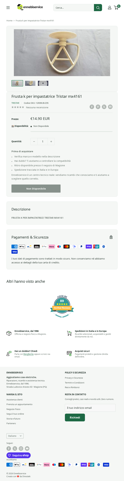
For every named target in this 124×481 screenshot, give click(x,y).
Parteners (11, 423)
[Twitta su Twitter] (104, 107)
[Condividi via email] (110, 107)
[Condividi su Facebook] (92, 107)
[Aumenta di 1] (51, 141)
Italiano (12, 435)
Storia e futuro (13, 418)
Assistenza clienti (14, 399)
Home (9, 20)
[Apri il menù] (8, 7)
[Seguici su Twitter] (15, 448)
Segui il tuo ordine (15, 413)
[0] (116, 8)
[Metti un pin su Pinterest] (98, 107)
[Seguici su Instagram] (21, 448)
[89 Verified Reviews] (62, 319)
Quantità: (16, 141)
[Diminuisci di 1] (34, 141)
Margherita (28, 354)
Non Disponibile (36, 188)
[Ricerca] (98, 7)
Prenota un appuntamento (19, 404)
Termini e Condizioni (74, 382)
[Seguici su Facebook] (8, 448)
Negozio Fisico (13, 409)
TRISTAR (15, 102)
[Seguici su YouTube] (27, 448)
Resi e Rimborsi (72, 387)
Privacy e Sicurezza (74, 377)
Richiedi (75, 417)
